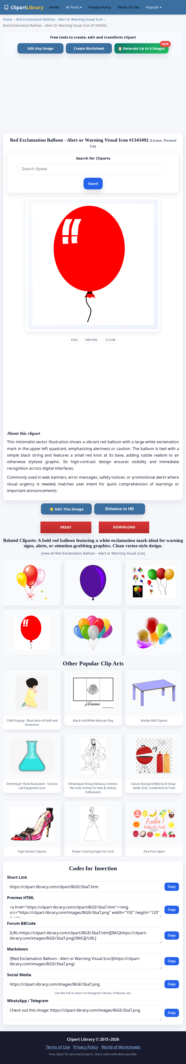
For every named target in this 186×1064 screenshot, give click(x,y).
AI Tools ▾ (74, 7)
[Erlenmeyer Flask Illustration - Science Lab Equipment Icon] (32, 756)
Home (54, 7)
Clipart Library (81, 1039)
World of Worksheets (120, 1047)
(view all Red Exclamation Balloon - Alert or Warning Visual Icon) (93, 553)
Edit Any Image (40, 48)
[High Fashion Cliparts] (32, 823)
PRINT (65, 527)
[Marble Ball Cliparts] (154, 692)
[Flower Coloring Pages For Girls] (93, 823)
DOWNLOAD (124, 526)
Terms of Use (128, 7)
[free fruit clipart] (154, 823)
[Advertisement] (93, 95)
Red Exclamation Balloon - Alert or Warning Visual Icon (59, 19)
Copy (172, 886)
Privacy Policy (99, 7)
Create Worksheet (89, 48)
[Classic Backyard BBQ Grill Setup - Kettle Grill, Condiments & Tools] (154, 756)
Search (93, 183)
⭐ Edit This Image (66, 509)
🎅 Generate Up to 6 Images (143, 47)
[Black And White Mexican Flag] (93, 692)
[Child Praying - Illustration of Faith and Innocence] (32, 692)
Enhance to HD (119, 509)
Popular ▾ (154, 7)
